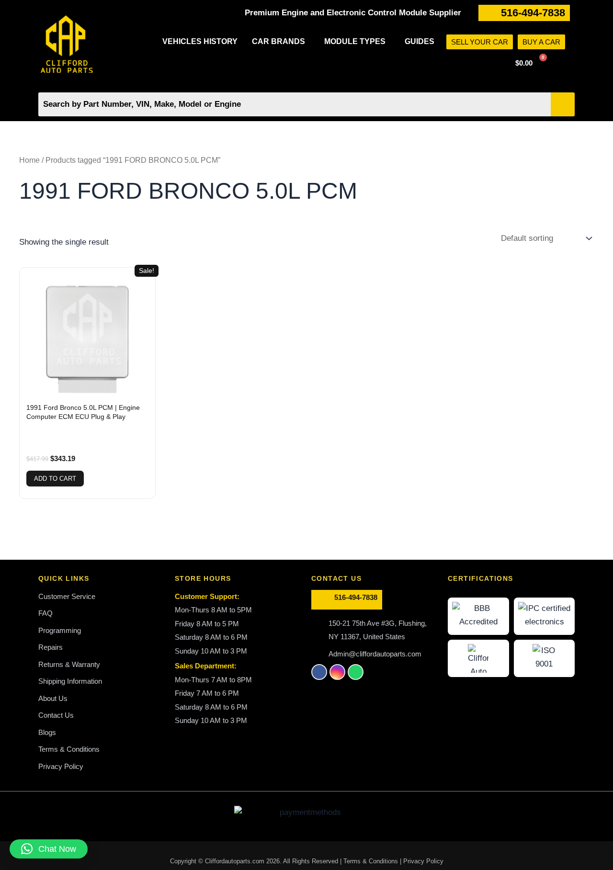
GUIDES (419, 41)
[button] (281, 42)
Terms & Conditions (371, 861)
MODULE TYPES (355, 41)
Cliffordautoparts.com (234, 861)
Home (29, 160)
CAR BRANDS (278, 41)
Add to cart (55, 478)
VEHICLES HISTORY (200, 41)
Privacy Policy (423, 861)
